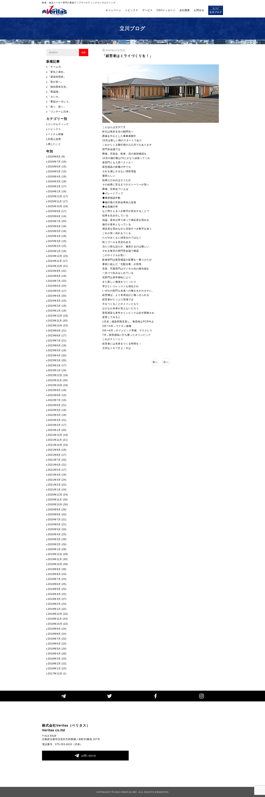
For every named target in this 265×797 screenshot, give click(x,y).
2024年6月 (57, 285)
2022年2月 (57, 425)
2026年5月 (57, 171)
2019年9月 (57, 569)
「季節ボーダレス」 (59, 101)
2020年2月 (57, 544)
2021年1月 (57, 489)
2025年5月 (57, 231)
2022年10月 (58, 385)
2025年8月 (57, 216)
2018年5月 (57, 648)
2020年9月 (57, 509)
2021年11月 (58, 440)
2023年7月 (57, 340)
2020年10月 (58, 504)
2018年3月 (57, 658)
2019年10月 (58, 564)
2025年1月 (57, 251)
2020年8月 (57, 514)
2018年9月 (57, 628)
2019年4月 (57, 594)
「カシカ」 (54, 96)
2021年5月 (57, 469)
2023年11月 (58, 320)
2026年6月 (57, 166)
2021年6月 (57, 464)
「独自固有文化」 (58, 86)
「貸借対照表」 (57, 76)
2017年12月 (57, 673)
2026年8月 (56, 156)
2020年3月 (57, 539)
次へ (166, 362)
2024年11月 (58, 261)
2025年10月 (58, 206)
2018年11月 (58, 618)
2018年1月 (57, 668)
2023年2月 (57, 365)
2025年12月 (58, 196)
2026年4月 (57, 176)
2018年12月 (58, 614)
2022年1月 (57, 430)
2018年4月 (57, 653)
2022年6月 (57, 405)
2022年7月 (57, 400)
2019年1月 (57, 609)
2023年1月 (57, 370)
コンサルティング (58, 124)
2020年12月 (58, 494)
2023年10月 (58, 325)
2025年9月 (57, 211)
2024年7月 (57, 281)
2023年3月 (57, 360)
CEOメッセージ (166, 10)
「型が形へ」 (55, 82)
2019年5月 (57, 589)
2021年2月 (57, 484)
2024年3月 (57, 300)
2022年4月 (57, 415)
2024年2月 (57, 305)
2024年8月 (57, 276)
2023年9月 (57, 330)
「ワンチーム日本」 (59, 111)
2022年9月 (57, 390)
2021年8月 (57, 455)
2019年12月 (58, 554)
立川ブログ (215, 10)
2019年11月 (58, 559)
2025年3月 (57, 241)
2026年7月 (57, 161)
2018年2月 (57, 663)
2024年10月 (58, 266)
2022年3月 (57, 420)
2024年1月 (57, 310)
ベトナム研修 (55, 134)
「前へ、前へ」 (57, 106)
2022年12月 (58, 375)
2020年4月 (57, 534)
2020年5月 (57, 529)
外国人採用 (54, 139)
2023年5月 (57, 350)
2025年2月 (57, 246)
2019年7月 (57, 579)
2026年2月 (57, 186)
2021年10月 (58, 445)
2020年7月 (57, 519)
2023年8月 (57, 335)
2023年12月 (58, 315)
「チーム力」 (55, 67)
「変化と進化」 (57, 72)
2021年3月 (57, 479)
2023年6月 (57, 345)
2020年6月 (57, 524)
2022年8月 (57, 395)
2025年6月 (57, 226)
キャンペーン (113, 10)
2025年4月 (57, 236)
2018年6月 (57, 643)
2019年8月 (57, 574)
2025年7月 (57, 221)
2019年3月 (57, 599)
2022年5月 (57, 410)
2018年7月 (57, 638)
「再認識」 (54, 91)
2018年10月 (58, 624)
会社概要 (184, 10)
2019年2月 (57, 604)
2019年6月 (57, 584)
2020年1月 (57, 549)
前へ (155, 362)
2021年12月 (58, 435)
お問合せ (199, 10)
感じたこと (54, 144)
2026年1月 (57, 191)
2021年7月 (57, 459)
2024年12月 (58, 256)
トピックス (131, 10)
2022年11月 (58, 380)
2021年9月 (57, 450)
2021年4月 (57, 474)
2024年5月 (57, 291)
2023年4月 (57, 355)
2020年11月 (58, 499)
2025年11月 (58, 201)
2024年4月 (57, 295)
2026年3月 (57, 181)
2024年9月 (57, 271)
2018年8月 (57, 634)
